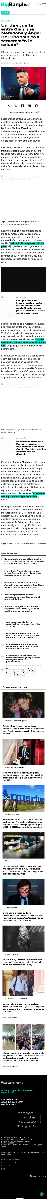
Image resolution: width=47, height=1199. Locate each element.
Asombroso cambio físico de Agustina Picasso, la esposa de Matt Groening (23, 624)
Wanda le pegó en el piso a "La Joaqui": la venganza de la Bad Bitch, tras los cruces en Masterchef (24, 585)
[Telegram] (36, 106)
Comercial (5, 1166)
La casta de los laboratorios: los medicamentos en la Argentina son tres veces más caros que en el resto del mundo (23, 870)
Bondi (18, 544)
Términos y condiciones (11, 1163)
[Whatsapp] (9, 106)
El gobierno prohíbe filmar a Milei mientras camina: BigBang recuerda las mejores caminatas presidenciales (23, 659)
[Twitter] (16, 106)
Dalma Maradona (29, 544)
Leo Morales (12, 1018)
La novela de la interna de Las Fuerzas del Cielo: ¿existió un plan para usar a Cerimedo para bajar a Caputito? (23, 1007)
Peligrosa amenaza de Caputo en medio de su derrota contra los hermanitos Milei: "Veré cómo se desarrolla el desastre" (21, 672)
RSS (3, 1169)
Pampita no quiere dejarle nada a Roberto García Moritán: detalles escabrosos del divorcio (31, 448)
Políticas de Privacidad (10, 1160)
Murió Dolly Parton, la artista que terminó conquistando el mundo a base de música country (22, 573)
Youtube (27, 1121)
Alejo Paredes (12, 1067)
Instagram (25, 1125)
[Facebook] (22, 106)
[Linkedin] (29, 106)
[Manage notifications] (42, 1194)
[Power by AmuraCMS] (38, 1176)
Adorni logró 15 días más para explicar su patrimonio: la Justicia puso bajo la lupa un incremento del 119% (23, 776)
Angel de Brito (7, 544)
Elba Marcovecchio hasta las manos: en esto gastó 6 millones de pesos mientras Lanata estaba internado (30, 307)
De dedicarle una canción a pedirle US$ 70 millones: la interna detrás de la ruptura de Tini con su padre (24, 561)
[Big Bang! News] (15, 5)
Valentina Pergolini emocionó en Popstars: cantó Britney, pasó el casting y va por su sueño (21, 609)
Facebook (25, 1113)
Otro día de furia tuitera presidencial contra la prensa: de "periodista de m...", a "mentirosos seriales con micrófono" (23, 916)
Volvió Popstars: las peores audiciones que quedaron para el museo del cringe (22, 597)
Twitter (29, 1117)
